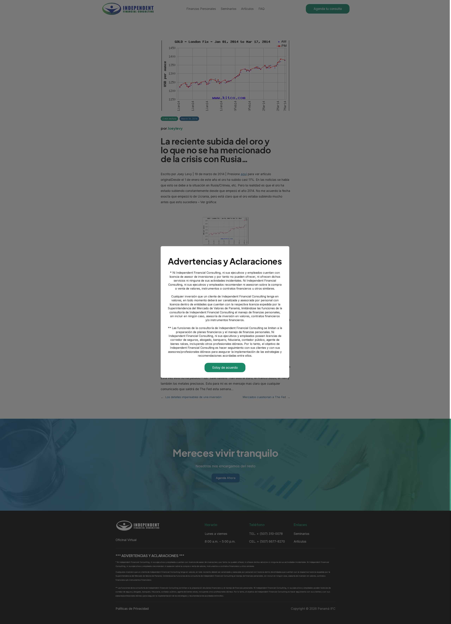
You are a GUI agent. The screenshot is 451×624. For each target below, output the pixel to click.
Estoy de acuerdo (225, 367)
